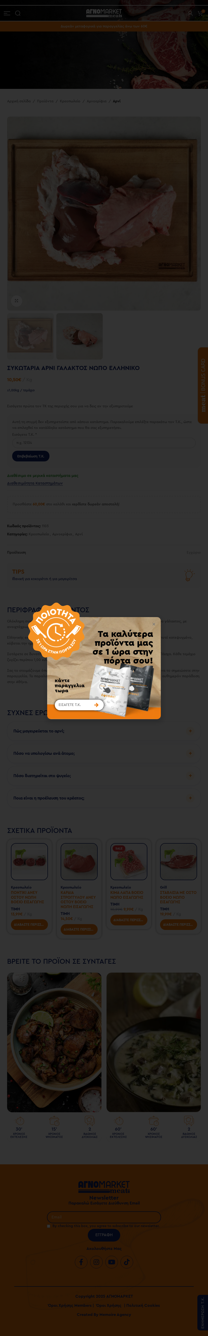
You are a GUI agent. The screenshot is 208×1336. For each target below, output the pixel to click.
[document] (104, 668)
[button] (154, 624)
